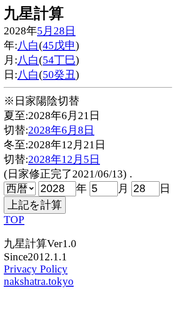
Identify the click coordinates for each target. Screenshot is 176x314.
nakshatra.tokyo (39, 281)
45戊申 (59, 45)
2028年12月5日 (64, 159)
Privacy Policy (36, 269)
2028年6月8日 (61, 130)
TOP (14, 219)
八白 (28, 45)
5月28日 (56, 31)
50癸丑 (59, 75)
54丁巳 (59, 60)
